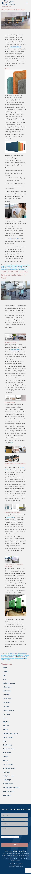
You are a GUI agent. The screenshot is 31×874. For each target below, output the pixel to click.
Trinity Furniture (8, 776)
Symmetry (20, 266)
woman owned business (11, 787)
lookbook (6, 725)
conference (7, 691)
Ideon (5, 718)
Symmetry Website (16, 239)
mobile (22, 658)
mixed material (23, 264)
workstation (7, 795)
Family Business (8, 710)
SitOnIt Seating (13, 266)
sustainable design (9, 768)
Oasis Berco (7, 753)
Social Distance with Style (13, 9)
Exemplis (18, 264)
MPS (25, 655)
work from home (8, 791)
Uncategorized (8, 783)
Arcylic (2, 267)
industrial (6, 722)
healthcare (6, 714)
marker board (21, 267)
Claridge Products (17, 653)
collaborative (7, 687)
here (11, 442)
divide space (12, 264)
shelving (5, 760)
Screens (8, 266)
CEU (4, 679)
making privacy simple (18, 655)
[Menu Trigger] (27, 3)
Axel (4, 675)
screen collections (15, 46)
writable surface (21, 269)
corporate (24, 653)
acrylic (7, 264)
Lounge (5, 729)
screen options (10, 517)
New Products (9, 269)
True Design (7, 780)
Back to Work (8, 267)
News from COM (8, 749)
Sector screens (15, 349)
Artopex (11, 653)
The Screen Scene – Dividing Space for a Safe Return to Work (14, 275)
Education (10, 655)
